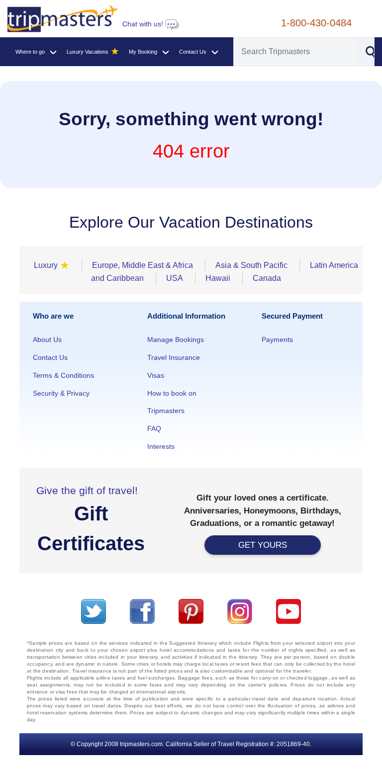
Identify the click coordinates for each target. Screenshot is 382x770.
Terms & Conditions (63, 375)
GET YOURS (262, 545)
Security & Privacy (61, 393)
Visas (155, 375)
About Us (47, 339)
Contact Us (50, 357)
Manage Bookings (175, 339)
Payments (277, 339)
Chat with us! (143, 24)
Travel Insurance (173, 357)
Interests (161, 446)
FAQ (154, 428)
